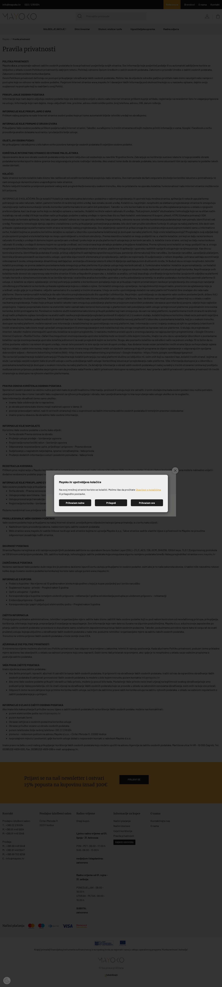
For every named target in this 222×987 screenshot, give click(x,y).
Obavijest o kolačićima (148, 489)
